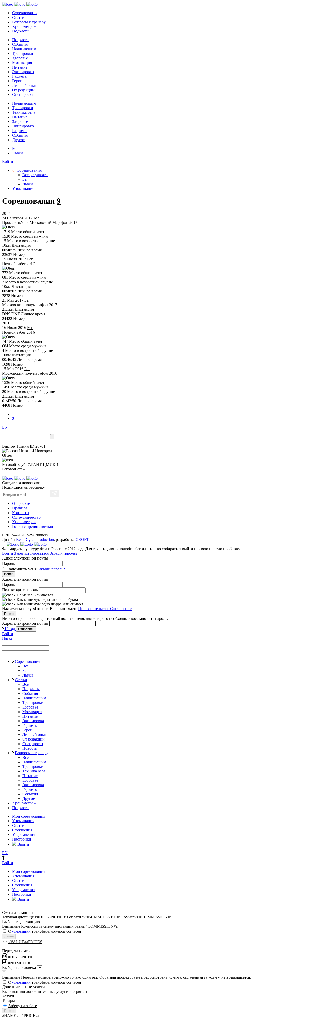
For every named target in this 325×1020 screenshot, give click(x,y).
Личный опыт (24, 85)
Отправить (26, 629)
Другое (18, 140)
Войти (7, 161)
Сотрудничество (26, 517)
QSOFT (82, 539)
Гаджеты (19, 76)
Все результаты (35, 175)
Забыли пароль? (63, 553)
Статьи (18, 17)
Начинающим (24, 49)
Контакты (20, 513)
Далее (9, 936)
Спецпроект (22, 94)
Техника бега (23, 112)
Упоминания (23, 188)
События (20, 44)
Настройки (21, 839)
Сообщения (22, 830)
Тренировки (22, 53)
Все (25, 666)
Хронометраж (24, 26)
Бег (15, 148)
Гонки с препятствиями (32, 526)
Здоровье (20, 58)
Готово (9, 614)
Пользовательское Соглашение (105, 608)
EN (5, 427)
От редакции (23, 90)
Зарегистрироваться (31, 553)
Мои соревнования (28, 816)
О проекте (21, 503)
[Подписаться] (54, 493)
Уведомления (23, 834)
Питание (19, 67)
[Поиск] (52, 436)
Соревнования (24, 13)
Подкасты (20, 31)
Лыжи (17, 153)
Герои (17, 81)
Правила (19, 508)
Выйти (22, 844)
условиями (21, 931)
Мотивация (22, 62)
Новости (29, 748)
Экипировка (23, 72)
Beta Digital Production (35, 539)
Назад (10, 629)
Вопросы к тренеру (29, 22)
